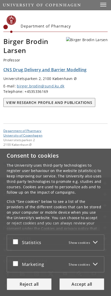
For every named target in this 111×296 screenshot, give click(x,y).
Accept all (82, 284)
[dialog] (55, 222)
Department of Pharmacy (22, 131)
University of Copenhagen (22, 135)
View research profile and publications (49, 102)
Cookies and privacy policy (65, 228)
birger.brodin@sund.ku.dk (40, 86)
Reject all (29, 284)
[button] (103, 4)
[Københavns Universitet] (9, 24)
